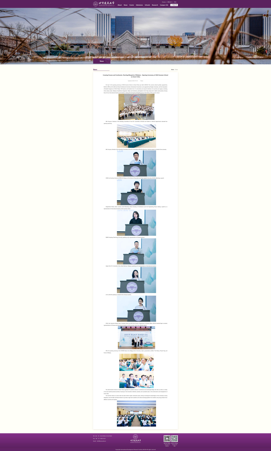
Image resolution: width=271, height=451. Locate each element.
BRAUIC (170, 2)
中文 (175, 2)
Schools (147, 5)
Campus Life (164, 5)
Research (155, 5)
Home (163, 2)
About (120, 5)
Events (132, 5)
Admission (139, 5)
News (125, 5)
